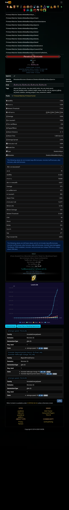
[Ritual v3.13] (27, 6)
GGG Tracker (48, 411)
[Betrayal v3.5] (48, 6)
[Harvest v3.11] (34, 6)
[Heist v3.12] (31, 6)
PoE (8, 2)
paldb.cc (20, 417)
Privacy (20, 422)
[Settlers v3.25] (11, 6)
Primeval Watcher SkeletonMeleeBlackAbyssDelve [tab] (22, 28)
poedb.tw (21, 411)
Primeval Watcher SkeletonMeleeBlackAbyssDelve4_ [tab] (22, 39)
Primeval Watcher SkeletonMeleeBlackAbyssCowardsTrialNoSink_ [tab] (27, 53)
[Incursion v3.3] (54, 6)
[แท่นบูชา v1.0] (41, 10)
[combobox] (34, 166)
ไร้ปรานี (48, 415)
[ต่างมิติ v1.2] (34, 10)
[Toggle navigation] (61, 2)
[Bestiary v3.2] (58, 6)
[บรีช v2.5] (24, 10)
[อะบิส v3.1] (61, 6)
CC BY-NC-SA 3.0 (32, 403)
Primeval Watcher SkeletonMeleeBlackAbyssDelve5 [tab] (22, 42)
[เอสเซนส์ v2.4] (27, 10)
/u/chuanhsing (48, 422)
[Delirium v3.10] (38, 6)
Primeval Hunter (30, 96)
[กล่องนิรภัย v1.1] (38, 10)
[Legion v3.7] (44, 6)
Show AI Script (10, 326)
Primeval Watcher (19, 96)
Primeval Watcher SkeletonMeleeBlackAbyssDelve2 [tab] (22, 32)
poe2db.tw (20, 415)
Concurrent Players (48, 413)
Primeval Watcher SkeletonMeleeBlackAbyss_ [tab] (20, 15)
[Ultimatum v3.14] (24, 6)
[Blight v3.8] (41, 6)
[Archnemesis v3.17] (17, 6)
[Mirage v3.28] (7, 6)
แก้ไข (59, 401)
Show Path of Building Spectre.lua (29, 326)
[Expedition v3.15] (21, 6)
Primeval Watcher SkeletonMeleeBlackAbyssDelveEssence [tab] (24, 46)
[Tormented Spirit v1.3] (31, 10)
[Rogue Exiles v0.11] (44, 10)
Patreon (20, 424)
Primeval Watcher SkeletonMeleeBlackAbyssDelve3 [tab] (22, 35)
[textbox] (33, 167)
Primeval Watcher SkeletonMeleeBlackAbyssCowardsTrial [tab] (24, 49)
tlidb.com (21, 413)
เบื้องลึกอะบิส (35, 65)
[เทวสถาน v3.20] (14, 6)
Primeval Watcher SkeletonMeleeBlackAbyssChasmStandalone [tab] (26, 21)
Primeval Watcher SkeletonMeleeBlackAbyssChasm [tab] (22, 18)
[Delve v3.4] (51, 6)
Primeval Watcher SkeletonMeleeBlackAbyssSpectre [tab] (22, 25)
